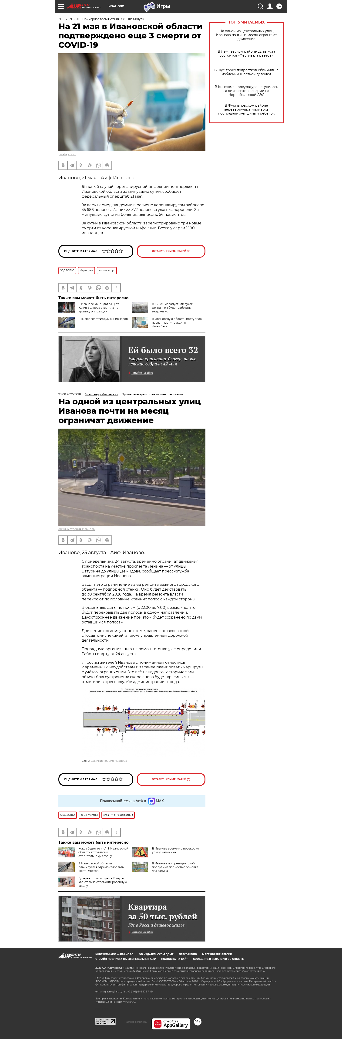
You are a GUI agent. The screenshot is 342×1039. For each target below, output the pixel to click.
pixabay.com (67, 154)
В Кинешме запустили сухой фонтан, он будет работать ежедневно (172, 307)
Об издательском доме (156, 954)
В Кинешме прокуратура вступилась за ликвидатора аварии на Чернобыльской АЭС (246, 91)
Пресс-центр (188, 954)
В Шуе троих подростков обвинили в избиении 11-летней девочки (246, 72)
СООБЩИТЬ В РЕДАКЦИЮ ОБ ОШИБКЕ (218, 959)
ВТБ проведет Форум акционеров (103, 319)
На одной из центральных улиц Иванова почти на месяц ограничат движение (246, 35)
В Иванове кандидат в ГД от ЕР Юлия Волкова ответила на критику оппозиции (101, 307)
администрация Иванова (76, 529)
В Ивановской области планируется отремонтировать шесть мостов (101, 867)
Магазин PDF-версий (217, 954)
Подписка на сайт (174, 959)
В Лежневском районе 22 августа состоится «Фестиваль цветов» (246, 54)
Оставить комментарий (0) (171, 251)
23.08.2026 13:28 (69, 394)
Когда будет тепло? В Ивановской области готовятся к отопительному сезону (103, 852)
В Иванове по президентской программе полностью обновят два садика (175, 867)
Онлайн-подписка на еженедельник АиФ (125, 959)
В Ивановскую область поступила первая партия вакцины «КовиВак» (177, 322)
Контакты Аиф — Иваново (114, 954)
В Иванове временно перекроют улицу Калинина (175, 850)
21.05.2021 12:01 (68, 19)
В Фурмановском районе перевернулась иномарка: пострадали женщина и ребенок (246, 109)
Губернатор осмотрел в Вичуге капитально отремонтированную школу (102, 882)
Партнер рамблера (135, 1021)
